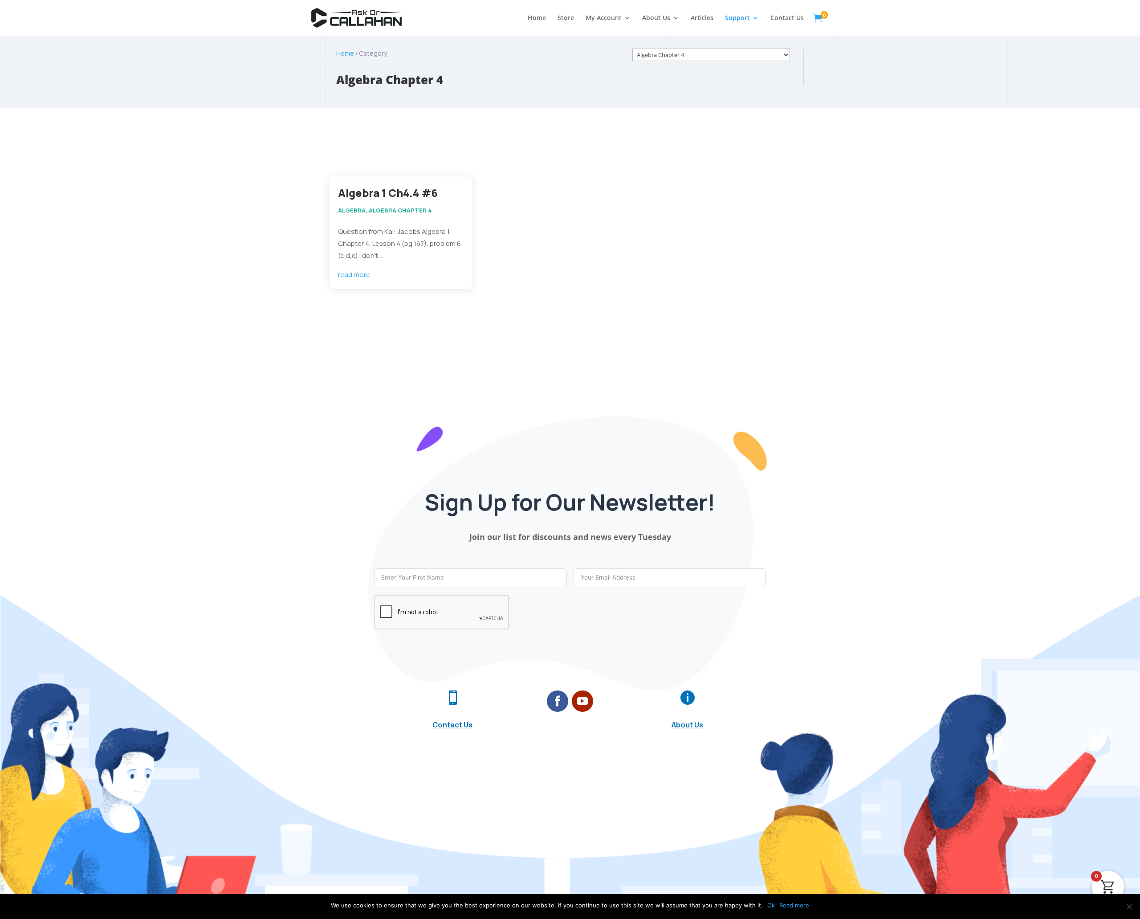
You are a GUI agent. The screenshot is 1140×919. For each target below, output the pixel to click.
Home (537, 18)
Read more (794, 905)
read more (354, 274)
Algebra (352, 210)
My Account (604, 18)
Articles (702, 18)
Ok (771, 905)
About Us (656, 18)
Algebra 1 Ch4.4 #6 (388, 192)
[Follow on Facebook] (557, 701)
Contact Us (787, 18)
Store (566, 18)
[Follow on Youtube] (582, 701)
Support (737, 18)
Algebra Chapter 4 (400, 210)
